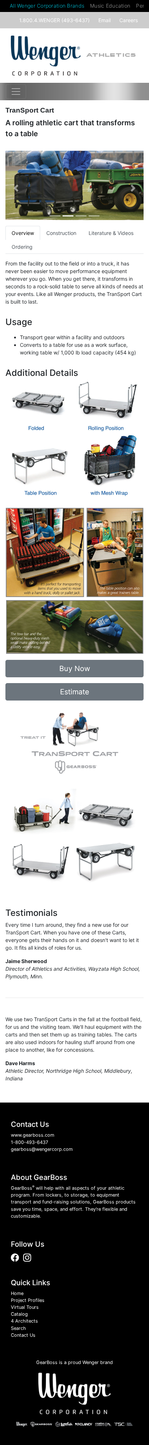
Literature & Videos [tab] (111, 233)
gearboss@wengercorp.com (42, 1149)
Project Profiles (27, 1300)
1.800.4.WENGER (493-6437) (54, 20)
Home (17, 1293)
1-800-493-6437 (29, 1142)
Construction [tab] (61, 233)
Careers (128, 20)
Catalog (19, 1314)
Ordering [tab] (22, 247)
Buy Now (74, 668)
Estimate (74, 691)
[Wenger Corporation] (74, 1393)
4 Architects (24, 1321)
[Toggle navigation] (16, 91)
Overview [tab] (23, 233)
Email (104, 20)
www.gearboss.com (32, 1135)
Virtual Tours (25, 1307)
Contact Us (23, 1335)
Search (18, 1328)
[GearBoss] (46, 55)
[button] (15, 188)
